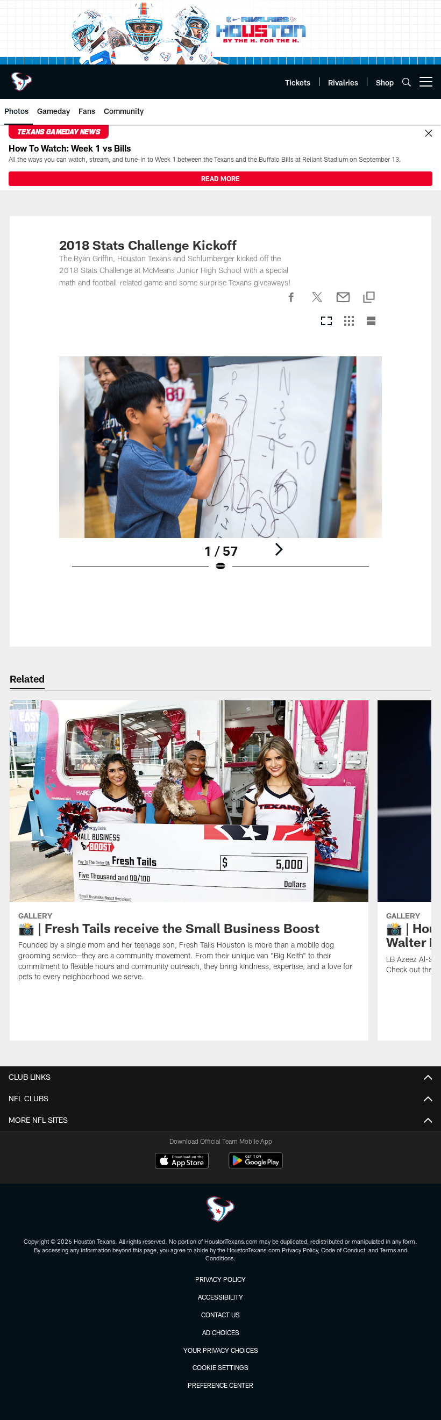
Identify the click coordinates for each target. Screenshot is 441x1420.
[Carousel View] (326, 322)
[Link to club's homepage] (21, 77)
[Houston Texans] (220, 1210)
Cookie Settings (220, 1367)
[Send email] (343, 303)
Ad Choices (220, 1332)
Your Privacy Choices (220, 1350)
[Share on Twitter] (317, 303)
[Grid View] (348, 322)
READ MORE (220, 178)
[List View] (371, 322)
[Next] (278, 549)
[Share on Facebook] (291, 303)
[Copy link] (369, 298)
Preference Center (220, 1385)
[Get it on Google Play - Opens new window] (256, 1166)
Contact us (220, 1314)
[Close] (428, 134)
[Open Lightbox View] (220, 470)
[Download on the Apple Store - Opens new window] (182, 1162)
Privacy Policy (220, 1279)
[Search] (406, 82)
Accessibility (220, 1297)
